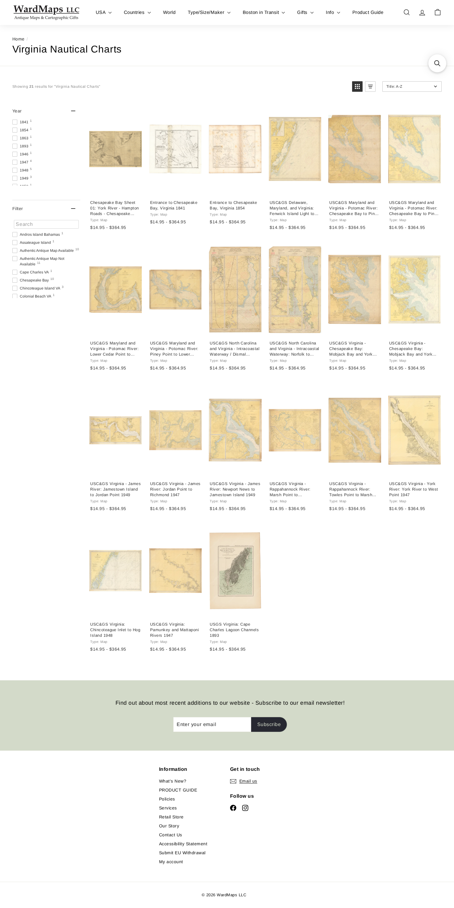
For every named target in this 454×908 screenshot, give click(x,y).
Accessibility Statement (183, 843)
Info (330, 12)
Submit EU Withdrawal (182, 852)
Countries (135, 12)
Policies (167, 798)
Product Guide (367, 12)
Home (18, 38)
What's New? (172, 781)
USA (101, 12)
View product (115, 188)
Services (168, 807)
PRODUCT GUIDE (178, 790)
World (169, 12)
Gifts (303, 12)
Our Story (169, 825)
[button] (357, 86)
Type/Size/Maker (207, 12)
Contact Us (170, 834)
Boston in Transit (261, 12)
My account (171, 861)
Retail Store (171, 816)
